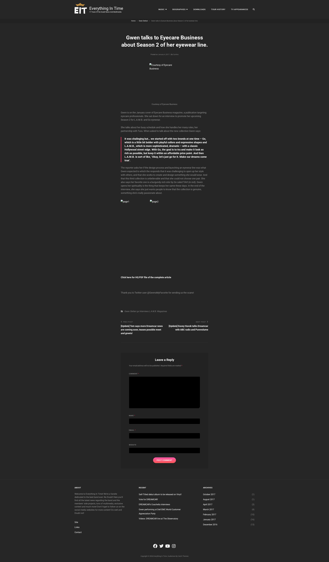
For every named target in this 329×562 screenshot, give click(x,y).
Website (132, 445)
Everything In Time (106, 8)
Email (132, 430)
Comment (134, 374)
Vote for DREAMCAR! (148, 499)
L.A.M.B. (153, 311)
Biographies (178, 9)
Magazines (162, 311)
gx (138, 311)
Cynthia (176, 54)
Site (76, 522)
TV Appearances (239, 9)
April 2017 (207, 504)
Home (133, 21)
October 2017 (209, 494)
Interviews (144, 311)
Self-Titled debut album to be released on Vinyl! (160, 494)
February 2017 (209, 514)
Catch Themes (183, 556)
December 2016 (210, 524)
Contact (78, 532)
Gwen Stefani (143, 21)
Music (161, 9)
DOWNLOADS (199, 9)
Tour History (218, 9)
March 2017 (208, 509)
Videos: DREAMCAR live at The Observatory (158, 518)
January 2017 (209, 519)
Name (132, 416)
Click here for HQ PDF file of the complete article (146, 277)
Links (77, 527)
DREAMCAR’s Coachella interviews (154, 504)
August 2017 (209, 499)
